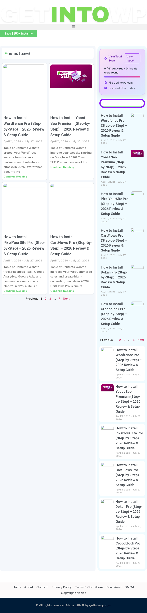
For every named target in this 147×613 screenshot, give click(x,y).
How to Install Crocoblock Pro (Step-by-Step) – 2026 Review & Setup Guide (114, 314)
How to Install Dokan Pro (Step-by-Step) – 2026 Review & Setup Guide (114, 277)
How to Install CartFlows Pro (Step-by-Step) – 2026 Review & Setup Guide (114, 240)
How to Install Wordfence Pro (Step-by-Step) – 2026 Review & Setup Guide (114, 125)
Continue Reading (15, 176)
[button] (73, 27)
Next (66, 298)
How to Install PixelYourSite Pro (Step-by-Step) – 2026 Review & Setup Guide (114, 204)
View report (130, 58)
